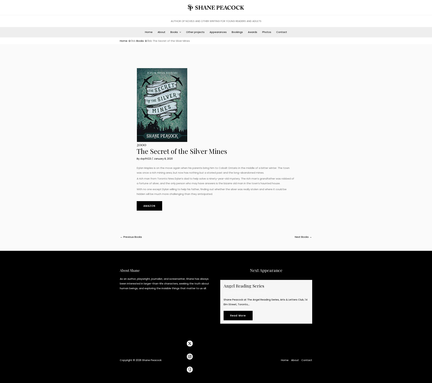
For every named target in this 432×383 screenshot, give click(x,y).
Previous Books (131, 237)
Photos (266, 32)
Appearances (218, 32)
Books (174, 32)
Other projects (195, 32)
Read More (238, 315)
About (161, 32)
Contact (281, 32)
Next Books (303, 237)
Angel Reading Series (244, 286)
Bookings (237, 32)
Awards (252, 32)
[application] (179, 32)
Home (149, 32)
